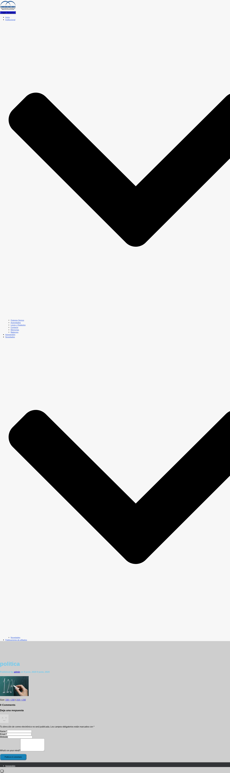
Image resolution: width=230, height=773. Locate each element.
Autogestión (10, 334)
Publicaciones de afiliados (16, 640)
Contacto (14, 327)
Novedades (15, 637)
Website (4, 737)
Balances (14, 332)
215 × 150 (21, 700)
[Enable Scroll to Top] (2, 771)
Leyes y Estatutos (18, 325)
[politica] (14, 695)
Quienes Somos (17, 320)
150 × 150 (10, 700)
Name (3, 731)
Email (3, 734)
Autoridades (16, 323)
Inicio (7, 17)
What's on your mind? (10, 750)
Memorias (15, 330)
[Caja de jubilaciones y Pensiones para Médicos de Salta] (8, 10)
